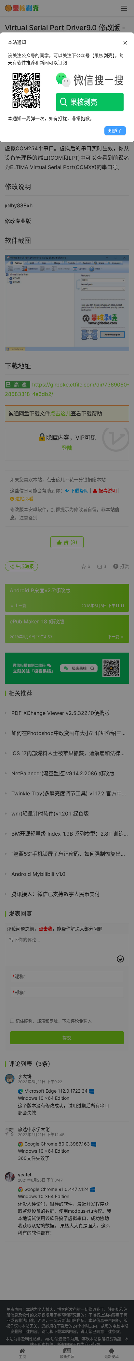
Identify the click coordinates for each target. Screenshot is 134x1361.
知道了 (115, 130)
